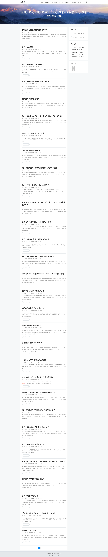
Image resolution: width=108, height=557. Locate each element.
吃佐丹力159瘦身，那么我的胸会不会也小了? (38, 393)
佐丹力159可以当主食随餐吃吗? (33, 64)
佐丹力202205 (75, 49)
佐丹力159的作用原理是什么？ (33, 444)
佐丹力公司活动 (75, 54)
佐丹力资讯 (74, 56)
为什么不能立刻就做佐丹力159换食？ (35, 185)
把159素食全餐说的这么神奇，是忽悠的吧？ (38, 256)
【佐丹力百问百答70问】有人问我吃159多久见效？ (40, 513)
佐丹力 (23, 2)
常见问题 (81, 52)
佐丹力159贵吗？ (28, 47)
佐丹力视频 (81, 47)
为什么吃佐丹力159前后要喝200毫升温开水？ (38, 410)
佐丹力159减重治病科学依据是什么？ (35, 427)
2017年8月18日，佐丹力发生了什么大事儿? (38, 377)
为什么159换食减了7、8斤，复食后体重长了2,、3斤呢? (42, 116)
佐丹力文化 (54, 2)
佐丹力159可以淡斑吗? (30, 99)
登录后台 (75, 37)
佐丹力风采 (61, 2)
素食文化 (81, 49)
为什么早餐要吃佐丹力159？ (32, 150)
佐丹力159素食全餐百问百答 (85, 56)
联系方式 (74, 2)
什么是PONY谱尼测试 (30, 496)
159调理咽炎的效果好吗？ (31, 325)
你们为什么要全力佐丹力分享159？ (35, 30)
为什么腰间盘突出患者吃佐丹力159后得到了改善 (39, 168)
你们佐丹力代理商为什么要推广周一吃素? (37, 222)
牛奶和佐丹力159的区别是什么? (33, 133)
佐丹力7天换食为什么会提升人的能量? (36, 239)
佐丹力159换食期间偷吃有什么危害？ (35, 82)
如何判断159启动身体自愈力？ (33, 291)
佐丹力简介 (47, 2)
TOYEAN (61, 555)
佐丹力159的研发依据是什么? (33, 479)
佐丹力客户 (81, 54)
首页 (42, 2)
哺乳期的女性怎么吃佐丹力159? (33, 308)
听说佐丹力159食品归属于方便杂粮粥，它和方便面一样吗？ (43, 274)
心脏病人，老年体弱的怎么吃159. (34, 360)
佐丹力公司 (67, 2)
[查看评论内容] (73, 68)
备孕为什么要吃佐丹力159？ (32, 343)
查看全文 (26, 41)
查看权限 (82, 37)
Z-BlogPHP (52, 555)
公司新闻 (80, 2)
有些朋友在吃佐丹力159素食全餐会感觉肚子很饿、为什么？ (43, 461)
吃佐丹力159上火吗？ (30, 530)
